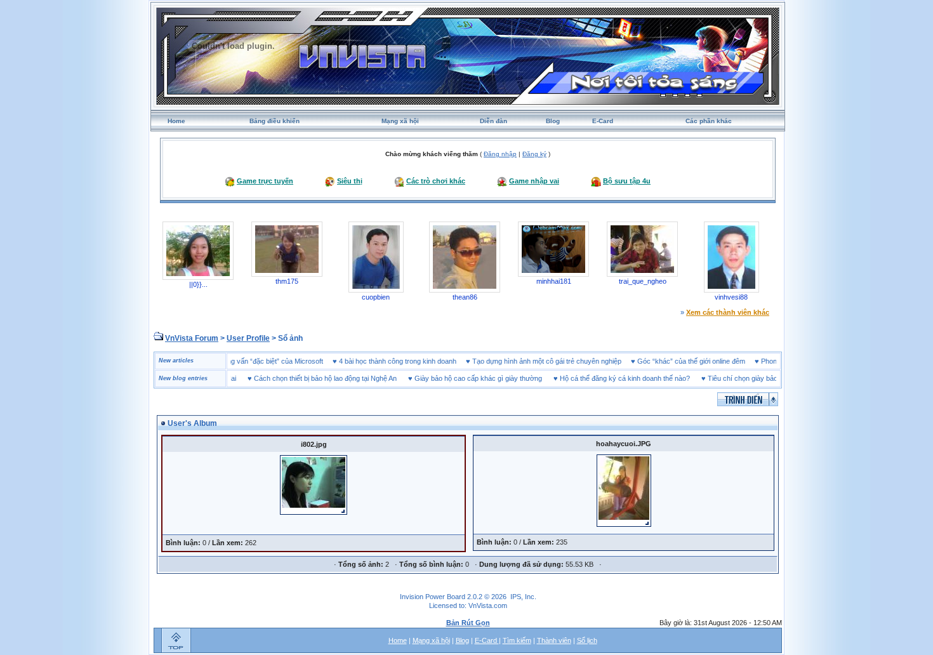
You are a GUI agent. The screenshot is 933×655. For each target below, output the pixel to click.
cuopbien (376, 297)
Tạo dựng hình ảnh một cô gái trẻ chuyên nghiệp (560, 361)
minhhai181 (553, 281)
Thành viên (554, 640)
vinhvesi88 (731, 297)
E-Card (602, 120)
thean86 (465, 297)
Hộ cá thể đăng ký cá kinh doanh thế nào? (611, 378)
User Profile (248, 338)
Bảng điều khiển (274, 120)
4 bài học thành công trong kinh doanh (411, 361)
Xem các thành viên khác (727, 312)
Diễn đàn (493, 120)
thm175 (286, 281)
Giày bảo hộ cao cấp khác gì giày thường (464, 378)
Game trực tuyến (265, 181)
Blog (553, 120)
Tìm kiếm (517, 640)
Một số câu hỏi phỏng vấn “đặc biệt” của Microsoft (260, 361)
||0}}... (198, 284)
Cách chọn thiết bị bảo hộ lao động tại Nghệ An (311, 378)
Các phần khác (708, 120)
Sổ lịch (587, 640)
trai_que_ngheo (642, 281)
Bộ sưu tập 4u (627, 181)
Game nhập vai (534, 181)
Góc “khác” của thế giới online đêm (705, 361)
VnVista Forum (191, 338)
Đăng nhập (500, 153)
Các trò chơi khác (435, 181)
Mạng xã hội (400, 120)
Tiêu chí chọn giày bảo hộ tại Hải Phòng (755, 378)
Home (176, 120)
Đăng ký (534, 153)
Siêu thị (349, 181)
